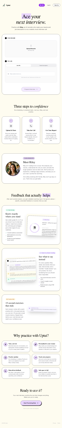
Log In (48, 5)
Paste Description (44, 65)
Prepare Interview (29, 89)
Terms (58, 423)
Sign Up (56, 5)
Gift (43, 5)
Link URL (18, 65)
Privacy (54, 423)
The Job (9, 61)
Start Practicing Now (30, 403)
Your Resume (11, 38)
